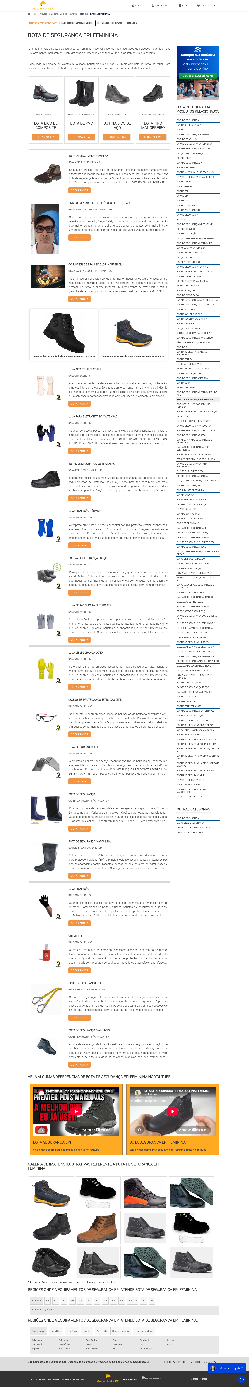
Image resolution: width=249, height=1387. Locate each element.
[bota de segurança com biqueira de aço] (145, 1193)
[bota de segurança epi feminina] (63, 332)
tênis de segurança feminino (193, 342)
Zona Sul (87, 1331)
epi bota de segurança (189, 364)
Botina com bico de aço (190, 716)
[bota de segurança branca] (145, 1228)
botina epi (182, 191)
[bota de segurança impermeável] (191, 1228)
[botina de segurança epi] (51, 1193)
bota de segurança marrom (192, 378)
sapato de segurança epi (191, 780)
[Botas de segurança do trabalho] (46, 493)
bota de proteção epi (189, 373)
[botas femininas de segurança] (145, 1262)
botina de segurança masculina (195, 271)
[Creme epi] (46, 965)
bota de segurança (188, 120)
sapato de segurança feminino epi (196, 623)
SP (72, 1300)
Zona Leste (102, 1331)
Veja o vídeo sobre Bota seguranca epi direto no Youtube (66, 1149)
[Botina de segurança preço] (46, 587)
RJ (47, 1300)
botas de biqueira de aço (191, 559)
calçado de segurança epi (192, 528)
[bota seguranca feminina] (98, 1228)
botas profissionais (188, 523)
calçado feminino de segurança (195, 647)
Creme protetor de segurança (195, 828)
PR (80, 1300)
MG (55, 1300)
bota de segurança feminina (193, 134)
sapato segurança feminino (192, 267)
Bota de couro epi (187, 701)
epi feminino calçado (189, 682)
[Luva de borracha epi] (46, 776)
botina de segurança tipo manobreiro (191, 790)
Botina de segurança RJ (190, 775)
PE (105, 1300)
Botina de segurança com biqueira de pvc (198, 757)
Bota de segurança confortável (195, 711)
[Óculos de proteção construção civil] (46, 729)
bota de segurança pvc (190, 485)
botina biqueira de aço (189, 314)
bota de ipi (182, 347)
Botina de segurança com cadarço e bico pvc (198, 764)
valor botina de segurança (192, 637)
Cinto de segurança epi (190, 832)
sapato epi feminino (188, 286)
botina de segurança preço (193, 642)
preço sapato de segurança (193, 633)
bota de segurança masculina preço (75, 23)
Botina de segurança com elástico (196, 770)
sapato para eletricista (190, 471)
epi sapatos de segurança (191, 504)
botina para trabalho (189, 210)
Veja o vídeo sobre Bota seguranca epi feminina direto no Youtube (168, 1149)
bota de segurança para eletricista (197, 300)
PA (151, 1300)
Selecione (36, 1300)
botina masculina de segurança (195, 454)
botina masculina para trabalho (195, 172)
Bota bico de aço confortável (194, 720)
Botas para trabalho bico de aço (195, 730)
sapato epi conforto (188, 387)
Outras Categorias (193, 809)
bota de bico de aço (188, 295)
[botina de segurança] (98, 1262)
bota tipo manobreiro (189, 785)
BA (113, 1300)
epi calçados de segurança (109, 23)
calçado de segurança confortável (198, 481)
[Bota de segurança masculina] (46, 871)
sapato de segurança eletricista (196, 542)
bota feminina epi (186, 309)
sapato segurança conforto (193, 369)
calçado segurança (188, 328)
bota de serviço (186, 229)
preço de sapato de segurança (195, 628)
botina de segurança (189, 125)
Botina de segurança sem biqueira (196, 739)
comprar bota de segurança (193, 533)
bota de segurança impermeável (195, 224)
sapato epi (182, 196)
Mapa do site (211, 1362)
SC (88, 1300)
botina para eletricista (190, 253)
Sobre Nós (161, 5)
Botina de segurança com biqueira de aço (198, 750)
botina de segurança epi (190, 592)
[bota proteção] (191, 1193)
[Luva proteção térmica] (46, 540)
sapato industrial (187, 509)
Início (138, 5)
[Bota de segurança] (46, 823)
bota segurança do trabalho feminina (193, 405)
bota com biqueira (187, 290)
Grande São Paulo (120, 1331)
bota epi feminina (186, 167)
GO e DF (133, 1300)
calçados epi (184, 257)
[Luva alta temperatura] (46, 398)
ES (64, 1300)
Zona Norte (56, 1331)
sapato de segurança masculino (195, 177)
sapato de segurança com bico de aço (196, 579)
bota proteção (185, 495)
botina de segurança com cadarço (197, 411)
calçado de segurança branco (195, 597)
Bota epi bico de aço (188, 697)
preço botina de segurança (193, 537)
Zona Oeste (72, 1331)
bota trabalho (185, 186)
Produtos (207, 5)
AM (143, 1300)
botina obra (132, 23)
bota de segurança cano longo (195, 338)
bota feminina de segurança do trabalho (194, 441)
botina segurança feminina (192, 319)
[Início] (43, 5)
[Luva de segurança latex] (46, 682)
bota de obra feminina (189, 276)
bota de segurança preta (191, 435)
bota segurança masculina (192, 281)
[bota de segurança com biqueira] (191, 1262)
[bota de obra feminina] (51, 1262)
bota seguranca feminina (191, 248)
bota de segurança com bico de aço (197, 430)
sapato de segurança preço (193, 687)
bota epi (181, 130)
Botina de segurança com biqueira (196, 744)
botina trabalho (186, 323)
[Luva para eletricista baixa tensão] (46, 446)
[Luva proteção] (46, 918)
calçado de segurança (190, 153)
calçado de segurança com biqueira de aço (198, 552)
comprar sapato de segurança (194, 573)
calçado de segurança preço (194, 666)
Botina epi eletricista (189, 706)
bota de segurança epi (189, 163)
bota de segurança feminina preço (196, 656)
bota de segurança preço (191, 547)
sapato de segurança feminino (194, 144)
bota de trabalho (187, 139)
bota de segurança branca (192, 476)
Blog (185, 5)
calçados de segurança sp (192, 670)
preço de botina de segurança (194, 652)
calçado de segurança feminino (195, 238)
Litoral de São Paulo (144, 1331)
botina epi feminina (187, 359)
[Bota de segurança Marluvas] (46, 1059)
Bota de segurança (188, 818)
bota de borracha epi (189, 514)
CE (121, 1300)
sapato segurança (187, 215)
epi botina (182, 416)
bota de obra (184, 158)
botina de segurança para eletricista (191, 353)
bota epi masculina (187, 182)
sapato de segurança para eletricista (192, 465)
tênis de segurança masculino (194, 333)
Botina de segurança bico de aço (195, 725)
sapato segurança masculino (194, 426)
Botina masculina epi (188, 734)
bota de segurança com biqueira (195, 243)
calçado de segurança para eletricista (193, 448)
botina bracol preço (189, 568)
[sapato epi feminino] (98, 1193)
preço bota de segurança (191, 611)
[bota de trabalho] (51, 1228)
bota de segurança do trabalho (195, 305)
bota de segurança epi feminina (195, 399)
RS (97, 1300)
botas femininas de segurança (194, 564)
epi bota (181, 219)
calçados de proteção (190, 602)
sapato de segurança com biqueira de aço (196, 617)
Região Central (39, 1331)
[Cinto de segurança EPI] (46, 1012)
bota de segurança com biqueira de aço (197, 393)
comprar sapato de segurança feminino (194, 676)
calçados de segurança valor (194, 692)
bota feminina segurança (191, 518)
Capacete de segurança (190, 823)
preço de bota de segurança (193, 421)
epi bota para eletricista (191, 797)
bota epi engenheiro (188, 262)
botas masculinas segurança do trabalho (195, 586)
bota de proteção (187, 234)
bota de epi (183, 200)
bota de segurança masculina (194, 148)
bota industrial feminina (191, 490)
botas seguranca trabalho (192, 499)
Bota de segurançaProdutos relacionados (198, 109)
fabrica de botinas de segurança (196, 459)
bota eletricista (186, 205)
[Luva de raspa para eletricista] (46, 634)
